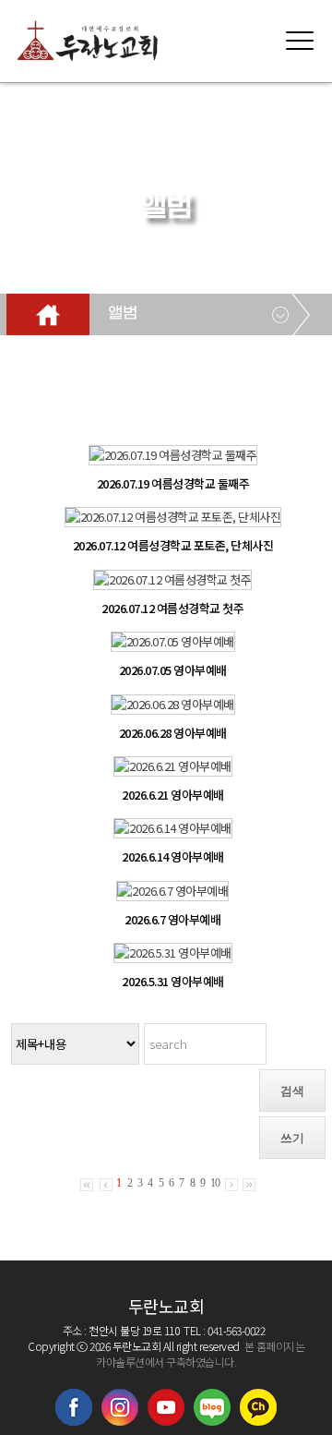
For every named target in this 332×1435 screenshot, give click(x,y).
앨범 (122, 314)
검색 (292, 1091)
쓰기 (292, 1138)
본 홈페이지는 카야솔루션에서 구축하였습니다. (200, 1353)
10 (214, 1182)
